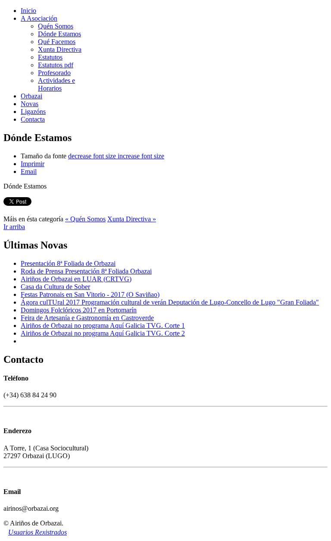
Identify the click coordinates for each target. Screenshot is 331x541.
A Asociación (39, 18)
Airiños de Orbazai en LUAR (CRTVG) (76, 279)
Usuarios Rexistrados (37, 532)
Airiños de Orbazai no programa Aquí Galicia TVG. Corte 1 (103, 325)
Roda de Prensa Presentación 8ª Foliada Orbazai (86, 271)
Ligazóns (33, 111)
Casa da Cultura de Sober (55, 286)
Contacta (33, 119)
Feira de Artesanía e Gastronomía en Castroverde (87, 317)
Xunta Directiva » (131, 219)
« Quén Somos (85, 219)
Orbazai (31, 96)
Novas (29, 103)
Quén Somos (55, 26)
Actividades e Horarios (56, 84)
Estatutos (50, 57)
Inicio (28, 10)
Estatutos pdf (55, 65)
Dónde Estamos (59, 34)
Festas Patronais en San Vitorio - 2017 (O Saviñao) (90, 294)
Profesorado (54, 72)
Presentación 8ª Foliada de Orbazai (68, 263)
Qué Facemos (56, 41)
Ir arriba (14, 226)
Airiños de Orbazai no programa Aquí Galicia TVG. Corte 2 (103, 333)
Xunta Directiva (59, 49)
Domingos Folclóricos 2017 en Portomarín (79, 310)
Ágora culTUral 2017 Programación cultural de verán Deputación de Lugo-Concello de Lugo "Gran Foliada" (170, 302)
